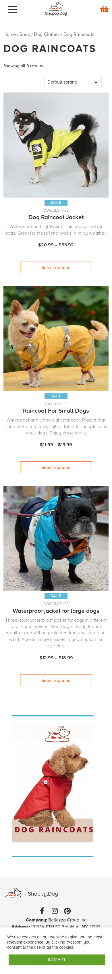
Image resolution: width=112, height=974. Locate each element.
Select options (55, 267)
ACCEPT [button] (56, 960)
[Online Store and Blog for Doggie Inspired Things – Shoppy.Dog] (56, 18)
